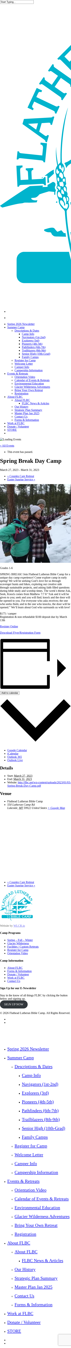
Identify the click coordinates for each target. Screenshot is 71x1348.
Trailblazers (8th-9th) (41, 1119)
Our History (25, 1269)
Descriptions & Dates (33, 1066)
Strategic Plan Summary (36, 1278)
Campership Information (36, 1172)
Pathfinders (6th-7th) (40, 1110)
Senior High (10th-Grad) (43, 1128)
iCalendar (12, 753)
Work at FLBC (16, 977)
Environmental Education (37, 1207)
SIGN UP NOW (13, 1004)
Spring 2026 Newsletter (28, 1049)
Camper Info (26, 1163)
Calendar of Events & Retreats (42, 1198)
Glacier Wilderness (18, 943)
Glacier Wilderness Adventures (42, 1216)
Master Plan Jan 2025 (33, 1287)
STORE (14, 1331)
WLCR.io (19, 925)
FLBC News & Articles (42, 1260)
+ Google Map (56, 807)
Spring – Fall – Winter (20, 940)
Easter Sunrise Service (21, 479)
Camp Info (31, 1075)
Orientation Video (17, 953)
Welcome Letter (29, 1154)
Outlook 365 (14, 756)
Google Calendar (17, 750)
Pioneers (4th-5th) (38, 1101)
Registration (25, 1234)
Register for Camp (17, 950)
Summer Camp (20, 1057)
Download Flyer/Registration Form (20, 632)
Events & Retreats (23, 1181)
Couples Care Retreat (20, 476)
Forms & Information (19, 971)
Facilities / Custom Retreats (23, 946)
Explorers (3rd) (35, 1093)
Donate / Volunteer (18, 974)
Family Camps (35, 1137)
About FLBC (15, 967)
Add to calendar (9, 693)
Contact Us (13, 981)
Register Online (9, 626)
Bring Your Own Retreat (36, 1225)
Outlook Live (15, 760)
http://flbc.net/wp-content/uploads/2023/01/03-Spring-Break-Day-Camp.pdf (39, 784)
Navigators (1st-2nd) (40, 1084)
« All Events (7, 445)
